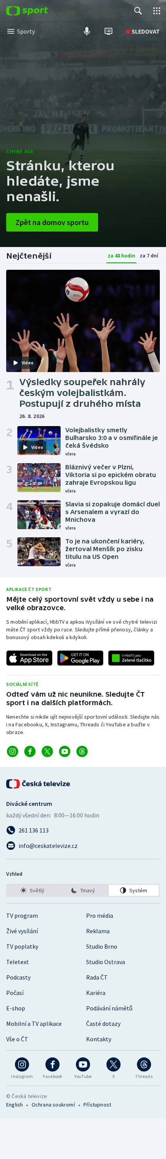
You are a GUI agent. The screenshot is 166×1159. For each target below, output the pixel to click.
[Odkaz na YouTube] (64, 751)
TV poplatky (22, 946)
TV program (22, 915)
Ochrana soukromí (53, 1104)
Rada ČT (97, 977)
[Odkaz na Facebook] (30, 751)
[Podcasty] (87, 31)
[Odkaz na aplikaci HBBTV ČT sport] (131, 658)
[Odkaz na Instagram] (12, 751)
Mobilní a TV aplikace (34, 1023)
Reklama (98, 931)
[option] (32, 890)
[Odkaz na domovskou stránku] (38, 10)
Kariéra (95, 993)
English (14, 1104)
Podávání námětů (109, 1008)
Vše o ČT (17, 1039)
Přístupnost (97, 1104)
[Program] (108, 31)
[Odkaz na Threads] (82, 751)
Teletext (17, 962)
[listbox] (83, 890)
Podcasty (18, 977)
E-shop (15, 1008)
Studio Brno (101, 946)
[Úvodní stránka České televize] (38, 783)
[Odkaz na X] (47, 751)
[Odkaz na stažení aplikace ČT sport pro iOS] (29, 658)
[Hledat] (138, 11)
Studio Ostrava (105, 962)
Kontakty (98, 1039)
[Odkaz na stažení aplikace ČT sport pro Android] (80, 658)
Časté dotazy (103, 1023)
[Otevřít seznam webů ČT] (156, 11)
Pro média (99, 915)
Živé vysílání (22, 931)
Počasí (15, 993)
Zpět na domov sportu (52, 222)
